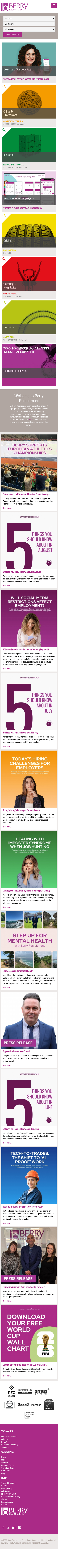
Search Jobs (11, 35)
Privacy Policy (6, 1488)
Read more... (7, 508)
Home (3, 1457)
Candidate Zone (7, 1468)
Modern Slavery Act (8, 1494)
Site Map (4, 1499)
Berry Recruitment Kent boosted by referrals (24, 1287)
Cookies (4, 1486)
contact (32, 419)
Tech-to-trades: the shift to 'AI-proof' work (23, 1206)
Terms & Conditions (8, 1483)
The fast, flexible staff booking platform (22, 208)
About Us (4, 1462)
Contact (4, 1505)
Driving (4, 1442)
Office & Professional (9, 1436)
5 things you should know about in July (20, 732)
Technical (5, 1447)
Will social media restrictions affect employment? (26, 649)
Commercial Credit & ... (13, 121)
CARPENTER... (9, 337)
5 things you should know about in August (22, 572)
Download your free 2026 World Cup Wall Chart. (25, 1364)
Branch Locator (7, 1502)
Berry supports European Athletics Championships (26, 494)
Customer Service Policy (10, 1496)
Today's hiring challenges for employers (21, 810)
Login (3, 1460)
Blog (3, 1473)
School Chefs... (10, 294)
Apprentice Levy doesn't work (16, 1051)
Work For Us (5, 1471)
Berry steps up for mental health (18, 971)
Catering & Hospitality (9, 1445)
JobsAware (5, 1491)
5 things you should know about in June (21, 1129)
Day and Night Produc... (13, 165)
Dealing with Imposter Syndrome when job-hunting (26, 890)
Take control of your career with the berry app (26, 79)
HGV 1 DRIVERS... (10, 250)
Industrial (4, 1439)
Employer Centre (7, 1465)
